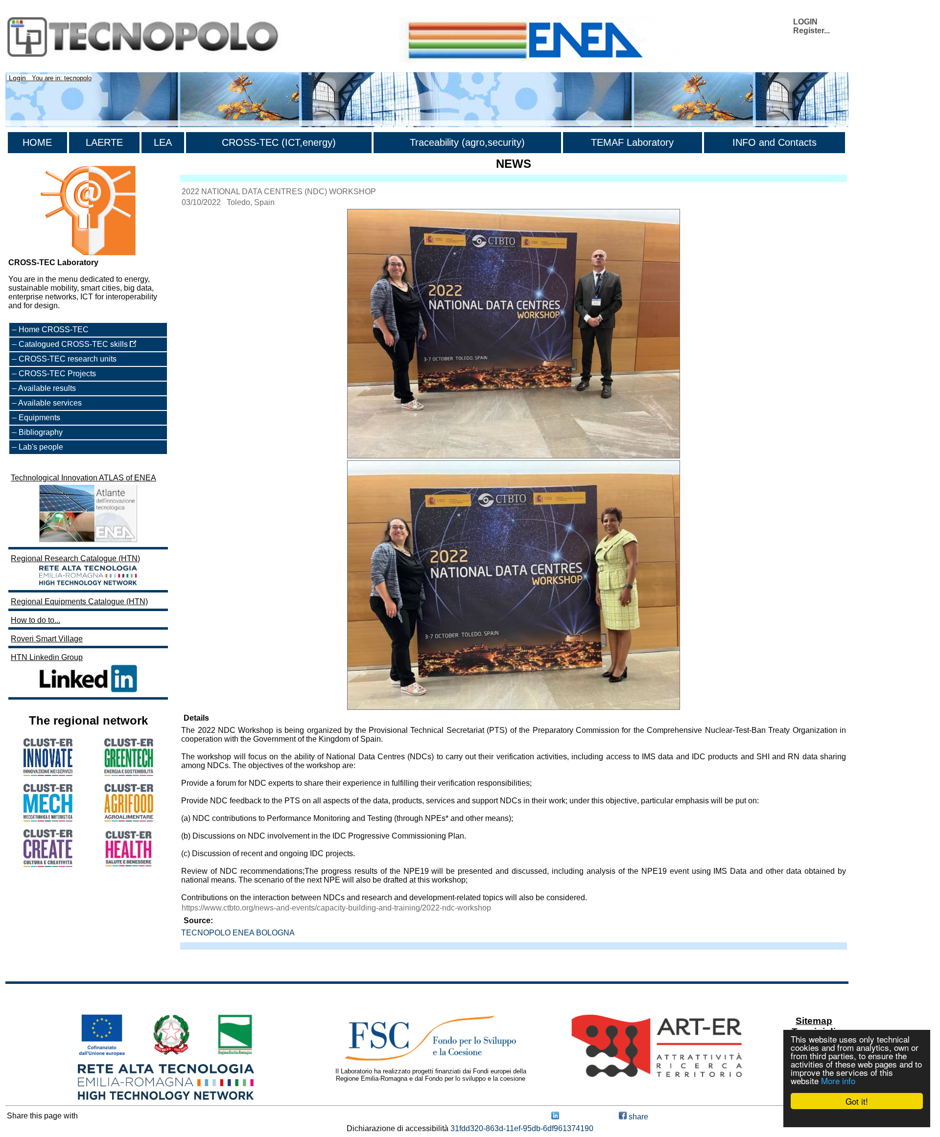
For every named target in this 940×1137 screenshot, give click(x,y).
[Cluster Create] (48, 864)
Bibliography (41, 432)
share (637, 1117)
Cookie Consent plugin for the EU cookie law (856, 1118)
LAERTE (104, 142)
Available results (47, 388)
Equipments (39, 417)
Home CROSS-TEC (54, 329)
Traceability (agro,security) (467, 142)
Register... (811, 30)
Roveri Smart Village (47, 639)
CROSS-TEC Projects (57, 373)
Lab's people (41, 447)
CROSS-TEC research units (68, 359)
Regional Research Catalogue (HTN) (75, 558)
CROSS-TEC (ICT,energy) (279, 142)
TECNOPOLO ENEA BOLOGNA (238, 933)
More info (838, 1080)
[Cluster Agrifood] (128, 819)
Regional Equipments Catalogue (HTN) (79, 601)
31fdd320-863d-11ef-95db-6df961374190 (521, 1128)
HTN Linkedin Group (47, 657)
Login (17, 78)
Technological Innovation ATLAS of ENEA (83, 478)
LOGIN (805, 22)
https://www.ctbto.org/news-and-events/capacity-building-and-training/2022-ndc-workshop (336, 908)
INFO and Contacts (774, 142)
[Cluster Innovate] (48, 773)
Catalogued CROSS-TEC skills (74, 344)
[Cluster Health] (128, 865)
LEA (163, 142)
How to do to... (35, 620)
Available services (50, 403)
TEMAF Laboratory (632, 142)
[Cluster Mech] (48, 819)
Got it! (857, 1101)
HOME (37, 142)
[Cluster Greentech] (128, 773)
